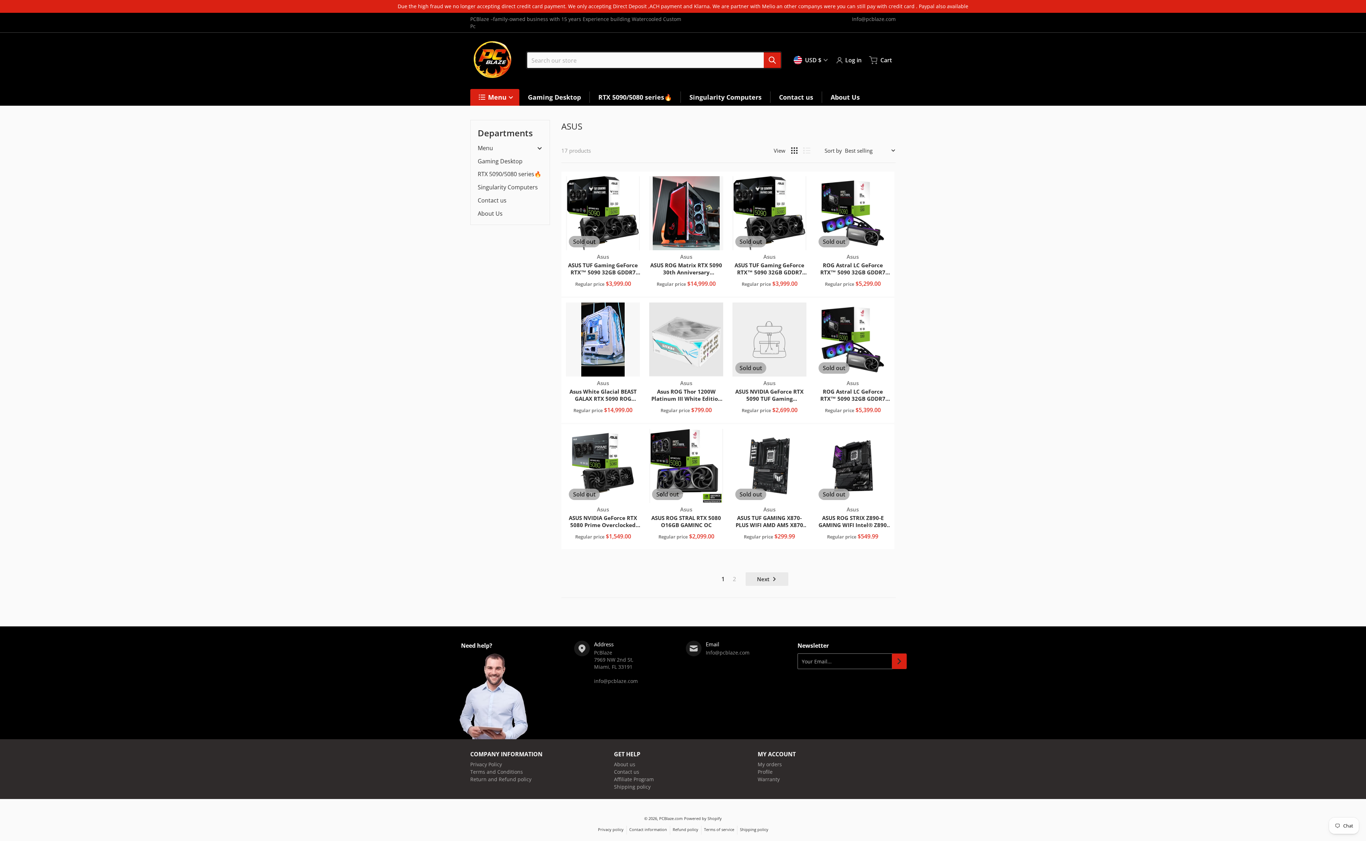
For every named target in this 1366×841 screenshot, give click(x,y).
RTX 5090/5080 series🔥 (509, 174)
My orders (770, 764)
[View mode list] (806, 150)
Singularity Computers (508, 187)
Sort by (833, 150)
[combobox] (653, 60)
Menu (485, 148)
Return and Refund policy (500, 779)
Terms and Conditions (496, 771)
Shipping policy (632, 786)
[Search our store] (772, 60)
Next (763, 579)
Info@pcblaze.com (874, 19)
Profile (765, 771)
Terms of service (719, 829)
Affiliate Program (634, 779)
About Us (490, 213)
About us (624, 764)
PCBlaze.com (671, 818)
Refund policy (685, 829)
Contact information (648, 829)
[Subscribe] (899, 661)
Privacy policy (611, 829)
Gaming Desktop (500, 161)
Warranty (769, 779)
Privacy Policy (486, 764)
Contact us (492, 200)
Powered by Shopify (703, 818)
